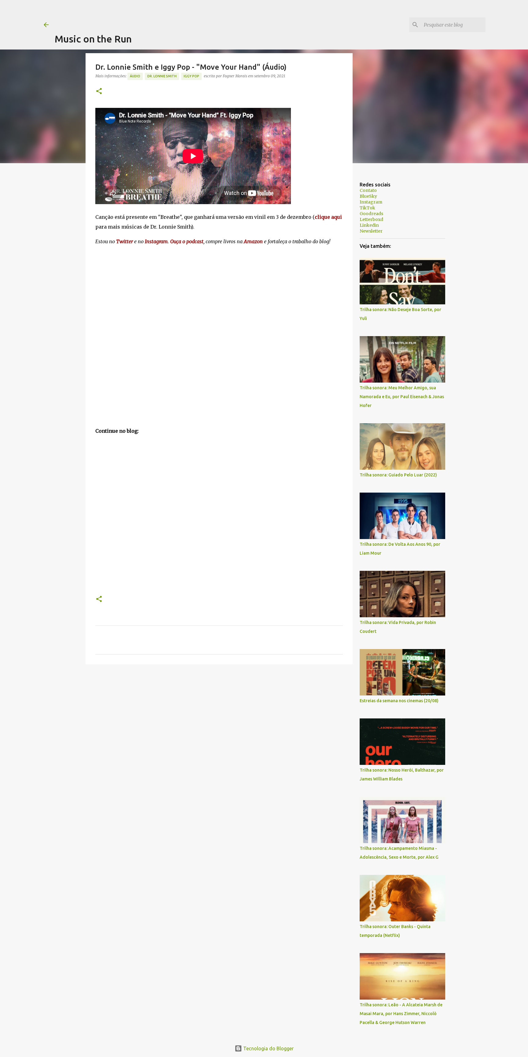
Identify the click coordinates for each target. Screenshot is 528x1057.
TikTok (367, 208)
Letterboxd (371, 219)
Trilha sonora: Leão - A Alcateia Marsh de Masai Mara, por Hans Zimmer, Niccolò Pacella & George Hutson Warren (401, 1013)
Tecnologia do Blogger (268, 1048)
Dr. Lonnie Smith (162, 76)
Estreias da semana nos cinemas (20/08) (399, 700)
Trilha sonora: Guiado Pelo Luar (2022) (398, 474)
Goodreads (371, 213)
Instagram (371, 202)
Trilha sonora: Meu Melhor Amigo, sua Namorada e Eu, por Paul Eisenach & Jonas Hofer (402, 396)
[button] (99, 91)
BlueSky (368, 196)
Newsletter (371, 231)
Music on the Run (93, 38)
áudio (135, 76)
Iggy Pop (191, 76)
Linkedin (369, 225)
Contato (368, 190)
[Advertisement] (166, 14)
